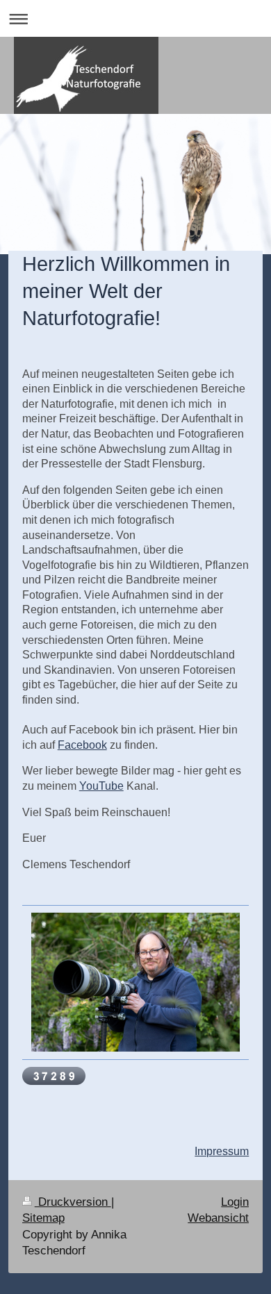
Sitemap (43, 1218)
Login (235, 1202)
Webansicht (218, 1218)
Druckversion (73, 1202)
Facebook (82, 745)
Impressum (222, 1151)
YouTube (101, 786)
